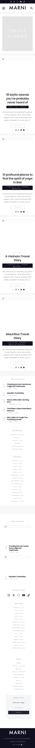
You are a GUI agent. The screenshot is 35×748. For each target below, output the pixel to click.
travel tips (17, 440)
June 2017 (17, 498)
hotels (17, 437)
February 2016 (17, 501)
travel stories (17, 91)
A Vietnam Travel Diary (17, 258)
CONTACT (18, 683)
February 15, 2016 (15, 404)
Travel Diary (17, 336)
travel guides (17, 446)
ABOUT (18, 680)
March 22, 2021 (14, 412)
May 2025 (17, 469)
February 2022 (17, 475)
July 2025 (17, 463)
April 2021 (17, 489)
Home (18, 663)
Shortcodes (18, 686)
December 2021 (17, 480)
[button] (3, 8)
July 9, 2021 (13, 395)
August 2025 (17, 460)
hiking (17, 443)
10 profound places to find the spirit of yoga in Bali (18, 178)
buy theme (17, 744)
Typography (18, 689)
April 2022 (17, 472)
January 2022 (17, 478)
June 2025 (17, 466)
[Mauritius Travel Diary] (17, 565)
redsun (23, 106)
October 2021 (17, 483)
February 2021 (17, 495)
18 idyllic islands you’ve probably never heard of (17, 98)
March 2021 (17, 492)
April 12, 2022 (13, 421)
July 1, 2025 (13, 388)
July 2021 (17, 486)
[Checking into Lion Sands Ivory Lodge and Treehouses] (17, 535)
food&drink (17, 449)
